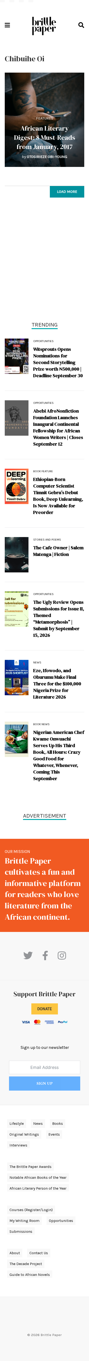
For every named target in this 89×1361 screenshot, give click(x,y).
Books (57, 1123)
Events (54, 1134)
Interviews (18, 1145)
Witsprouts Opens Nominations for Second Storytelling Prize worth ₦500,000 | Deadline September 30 (58, 362)
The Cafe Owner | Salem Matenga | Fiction (58, 551)
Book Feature (43, 471)
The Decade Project (25, 1264)
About (14, 1253)
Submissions (20, 1231)
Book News (41, 724)
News (37, 662)
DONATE (44, 1008)
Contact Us (38, 1253)
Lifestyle (16, 1123)
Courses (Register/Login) (31, 1210)
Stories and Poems (47, 539)
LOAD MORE (67, 191)
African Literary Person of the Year (37, 1188)
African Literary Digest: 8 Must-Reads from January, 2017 (44, 137)
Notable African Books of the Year (37, 1177)
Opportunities (43, 341)
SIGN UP (45, 1083)
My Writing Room (24, 1220)
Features (44, 118)
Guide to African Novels (29, 1274)
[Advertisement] (44, 260)
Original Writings (24, 1134)
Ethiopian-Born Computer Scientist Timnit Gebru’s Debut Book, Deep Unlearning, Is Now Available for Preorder (58, 496)
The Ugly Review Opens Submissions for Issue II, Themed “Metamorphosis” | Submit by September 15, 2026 (58, 618)
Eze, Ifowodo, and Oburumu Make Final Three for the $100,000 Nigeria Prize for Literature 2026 (57, 683)
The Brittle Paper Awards (30, 1166)
